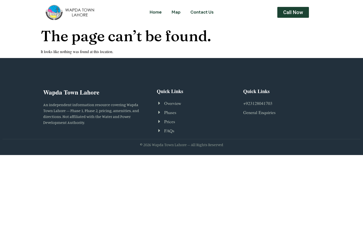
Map (176, 12)
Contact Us (202, 12)
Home (156, 12)
